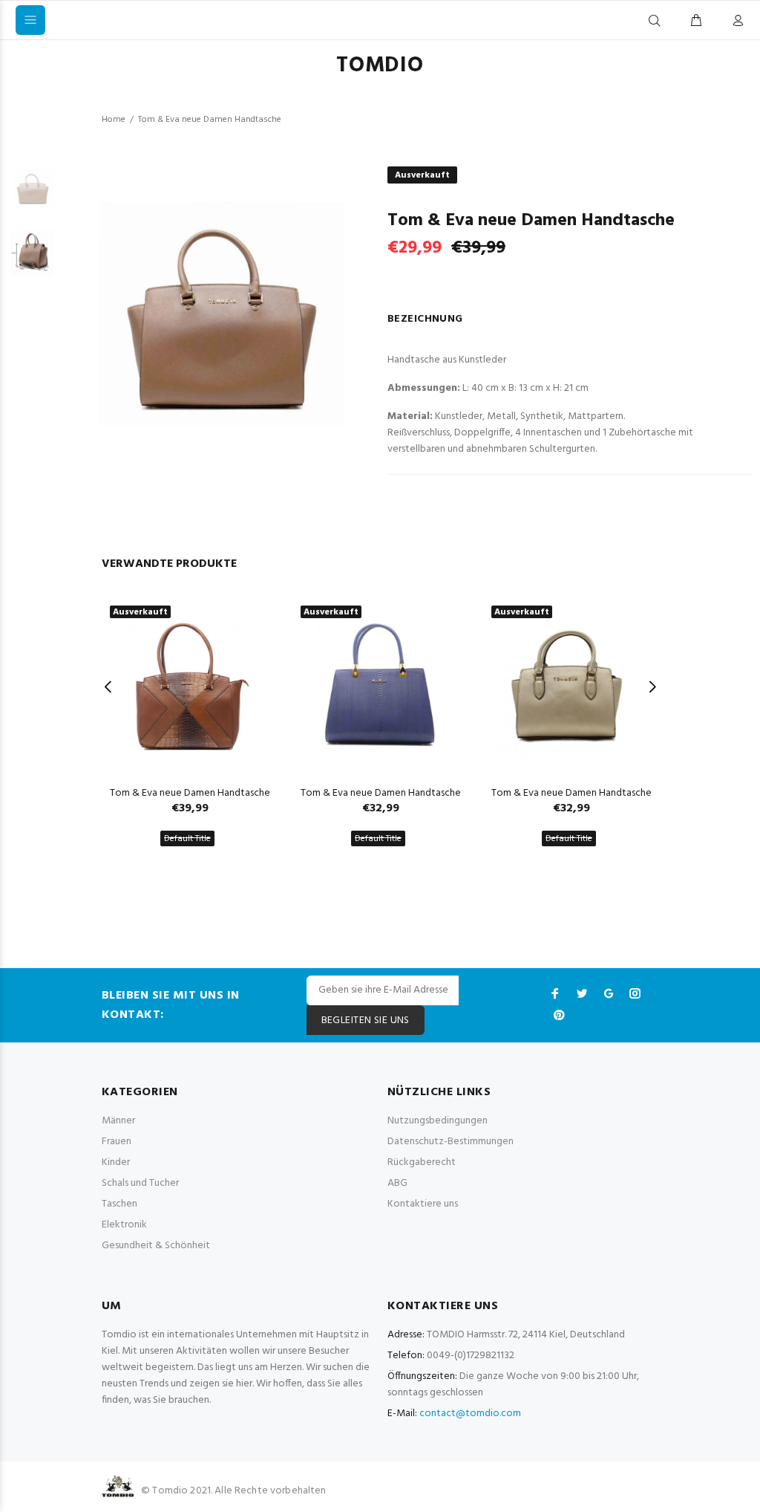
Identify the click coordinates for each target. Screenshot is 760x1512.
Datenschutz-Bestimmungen (450, 1141)
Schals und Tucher (140, 1183)
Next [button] (652, 686)
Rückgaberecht (421, 1162)
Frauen (116, 1141)
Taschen (119, 1204)
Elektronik (124, 1224)
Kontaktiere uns (422, 1204)
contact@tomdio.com (470, 1413)
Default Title (187, 838)
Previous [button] (108, 686)
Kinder (116, 1162)
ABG (397, 1183)
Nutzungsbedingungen (437, 1120)
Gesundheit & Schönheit (156, 1245)
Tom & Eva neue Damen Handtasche (190, 793)
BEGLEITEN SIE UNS (365, 1020)
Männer (118, 1120)
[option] (32, 195)
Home (113, 119)
